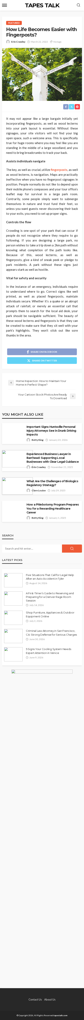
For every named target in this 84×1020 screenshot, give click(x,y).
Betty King (37, 439)
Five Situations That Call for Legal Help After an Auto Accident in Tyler (50, 576)
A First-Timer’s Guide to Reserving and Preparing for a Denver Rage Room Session (50, 597)
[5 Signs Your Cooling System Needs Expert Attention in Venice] (13, 654)
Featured (14, 23)
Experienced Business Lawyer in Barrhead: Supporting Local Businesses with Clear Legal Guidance (53, 457)
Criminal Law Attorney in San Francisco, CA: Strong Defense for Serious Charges (51, 632)
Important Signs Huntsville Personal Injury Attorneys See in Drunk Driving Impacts (51, 430)
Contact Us (35, 999)
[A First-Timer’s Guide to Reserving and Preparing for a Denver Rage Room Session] (13, 598)
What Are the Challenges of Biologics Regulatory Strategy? (52, 483)
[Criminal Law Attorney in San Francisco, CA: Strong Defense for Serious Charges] (13, 636)
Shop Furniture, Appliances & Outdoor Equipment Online (50, 614)
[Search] (78, 5)
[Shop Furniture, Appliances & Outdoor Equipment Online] (13, 618)
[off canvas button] (4, 5)
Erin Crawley (18, 41)
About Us (49, 999)
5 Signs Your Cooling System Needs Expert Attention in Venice (48, 650)
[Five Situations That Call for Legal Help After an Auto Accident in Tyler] (13, 580)
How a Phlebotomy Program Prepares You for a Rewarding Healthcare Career (53, 508)
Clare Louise (39, 490)
